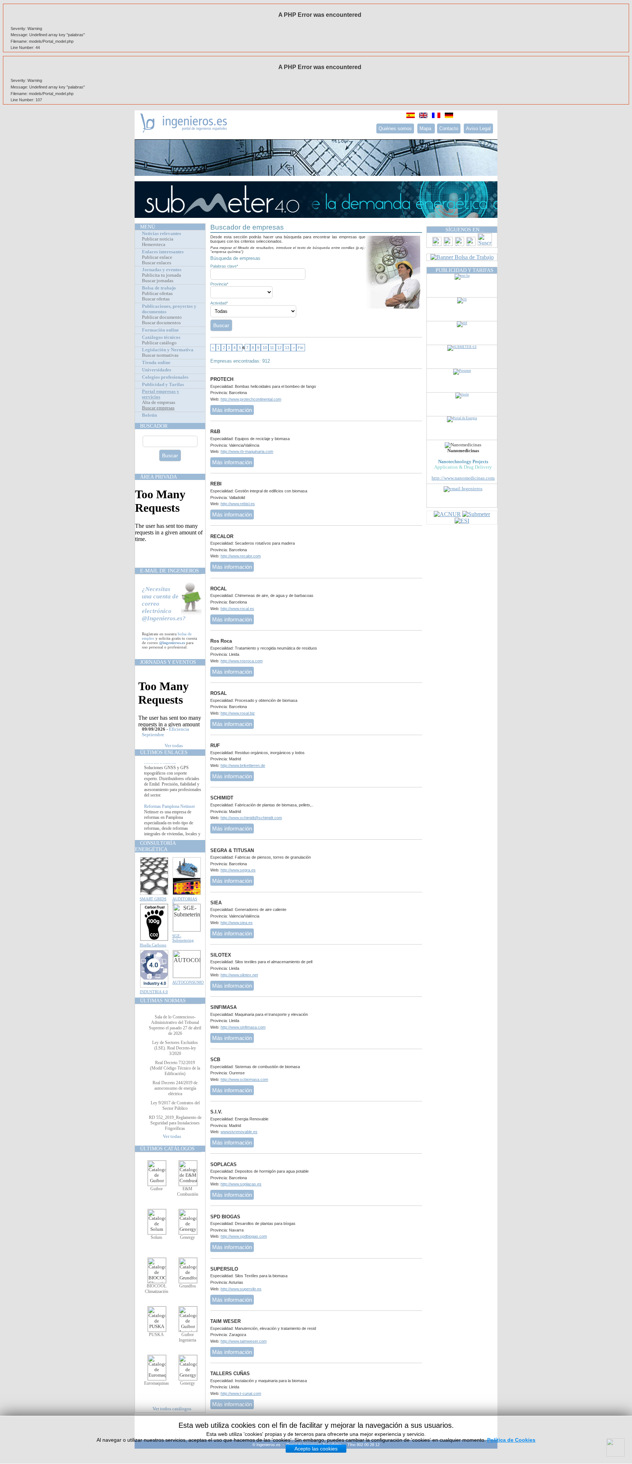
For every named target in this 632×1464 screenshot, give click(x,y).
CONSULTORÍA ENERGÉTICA (155, 846)
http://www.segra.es (238, 870)
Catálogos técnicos (161, 337)
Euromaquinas (156, 1383)
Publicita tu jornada (161, 275)
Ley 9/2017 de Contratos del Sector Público (175, 1105)
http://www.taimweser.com (244, 1341)
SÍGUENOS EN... (464, 229)
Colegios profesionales (165, 377)
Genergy (187, 1237)
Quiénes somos (395, 128)
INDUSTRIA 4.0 (154, 992)
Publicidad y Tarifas (163, 384)
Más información (232, 410)
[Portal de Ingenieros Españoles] (183, 131)
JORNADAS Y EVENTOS (168, 662)
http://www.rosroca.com (242, 661)
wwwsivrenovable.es (239, 1132)
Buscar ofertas (156, 299)
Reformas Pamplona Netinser (169, 816)
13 (287, 347)
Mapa (426, 128)
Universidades (156, 369)
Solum (156, 1237)
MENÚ (147, 227)
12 (279, 347)
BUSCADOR (154, 426)
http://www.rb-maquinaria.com (247, 451)
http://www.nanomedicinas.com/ (464, 478)
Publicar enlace (157, 257)
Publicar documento (162, 317)
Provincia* (219, 284)
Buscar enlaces (156, 262)
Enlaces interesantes (163, 251)
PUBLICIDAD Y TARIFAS (464, 270)
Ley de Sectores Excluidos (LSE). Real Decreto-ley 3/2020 (175, 1048)
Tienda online (156, 362)
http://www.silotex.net (239, 975)
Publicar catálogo (159, 342)
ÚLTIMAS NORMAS (163, 1000)
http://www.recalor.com (241, 556)
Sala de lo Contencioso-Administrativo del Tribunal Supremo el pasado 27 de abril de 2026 (175, 1025)
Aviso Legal (478, 128)
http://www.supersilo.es (241, 1289)
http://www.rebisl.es (238, 504)
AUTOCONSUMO (188, 982)
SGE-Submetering (183, 938)
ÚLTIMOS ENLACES (164, 752)
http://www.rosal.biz (238, 713)
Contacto (448, 128)
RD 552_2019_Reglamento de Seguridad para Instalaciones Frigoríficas (175, 1123)
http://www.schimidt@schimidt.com (251, 818)
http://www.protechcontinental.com (251, 399)
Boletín (149, 415)
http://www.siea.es (237, 922)
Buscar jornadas (157, 280)
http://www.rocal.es (237, 608)
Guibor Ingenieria (187, 1337)
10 (265, 347)
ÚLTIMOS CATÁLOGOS (167, 1148)
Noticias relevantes (161, 233)
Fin (300, 347)
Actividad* (219, 303)
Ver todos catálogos (172, 1408)
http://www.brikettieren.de (243, 765)
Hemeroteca (153, 244)
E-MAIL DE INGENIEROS (169, 571)
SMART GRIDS (153, 899)
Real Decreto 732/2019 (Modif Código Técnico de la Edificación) (175, 1068)
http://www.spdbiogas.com (244, 1236)
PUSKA (156, 1334)
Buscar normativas (160, 355)
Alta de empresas (158, 402)
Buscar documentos (161, 322)
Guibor (156, 1188)
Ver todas (174, 745)
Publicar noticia (157, 239)
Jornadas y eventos (161, 269)
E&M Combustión (187, 1191)
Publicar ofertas (157, 293)
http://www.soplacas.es (241, 1184)
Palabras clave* (224, 266)
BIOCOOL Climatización (156, 1288)
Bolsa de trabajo (159, 288)
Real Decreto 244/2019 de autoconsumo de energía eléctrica (175, 1088)
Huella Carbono (153, 945)
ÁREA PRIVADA (158, 477)
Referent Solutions (160, 772)
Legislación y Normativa (167, 349)
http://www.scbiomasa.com (244, 1079)
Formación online (160, 330)
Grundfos (187, 1286)
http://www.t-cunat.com (241, 1393)
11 (272, 347)
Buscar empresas (158, 408)
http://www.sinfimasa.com (243, 1027)
